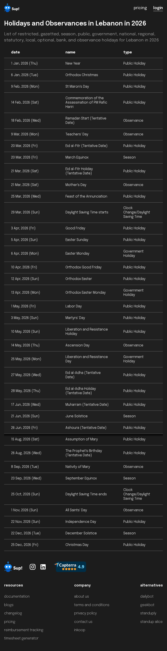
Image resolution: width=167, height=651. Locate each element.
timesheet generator (21, 638)
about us (81, 596)
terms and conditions (91, 605)
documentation (17, 596)
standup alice (151, 622)
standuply (148, 613)
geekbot (147, 605)
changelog (13, 613)
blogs (8, 605)
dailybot (147, 596)
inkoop (79, 630)
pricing (9, 622)
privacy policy (85, 613)
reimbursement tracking (23, 630)
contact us (83, 622)
